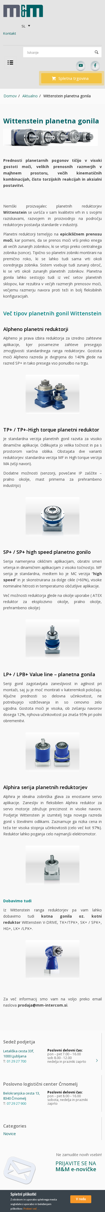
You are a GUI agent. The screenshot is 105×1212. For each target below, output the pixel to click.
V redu (81, 1199)
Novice (9, 1133)
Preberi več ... (31, 1208)
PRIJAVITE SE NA (75, 1166)
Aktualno (30, 96)
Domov (10, 96)
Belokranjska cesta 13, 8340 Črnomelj (21, 1096)
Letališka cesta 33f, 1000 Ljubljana (18, 1053)
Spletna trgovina (73, 78)
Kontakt (9, 33)
